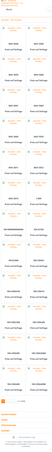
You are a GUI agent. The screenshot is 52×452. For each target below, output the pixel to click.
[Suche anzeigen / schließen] (48, 9)
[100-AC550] (38, 220)
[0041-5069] (13, 127)
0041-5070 (39, 136)
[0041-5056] (13, 34)
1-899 (38, 198)
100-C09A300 (13, 353)
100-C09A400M (39, 384)
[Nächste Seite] (7, 401)
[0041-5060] (38, 65)
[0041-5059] (13, 65)
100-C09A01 (38, 260)
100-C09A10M (13, 322)
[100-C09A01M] (13, 281)
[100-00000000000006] (13, 220)
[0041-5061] (13, 96)
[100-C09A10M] (13, 312)
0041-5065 (39, 105)
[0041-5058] (38, 34)
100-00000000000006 (13, 229)
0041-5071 (13, 167)
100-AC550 (39, 229)
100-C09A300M (39, 353)
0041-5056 (13, 44)
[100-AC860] (13, 251)
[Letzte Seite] (13, 401)
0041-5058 (39, 44)
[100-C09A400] (13, 374)
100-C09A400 (13, 384)
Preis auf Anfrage (13, 49)
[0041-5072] (38, 158)
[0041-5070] (38, 127)
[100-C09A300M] (38, 343)
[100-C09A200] (38, 312)
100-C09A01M (13, 291)
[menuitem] (6, 9)
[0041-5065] (38, 96)
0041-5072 (39, 167)
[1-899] (38, 189)
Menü (9, 9)
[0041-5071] (13, 158)
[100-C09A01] (38, 251)
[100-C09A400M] (38, 374)
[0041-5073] (13, 189)
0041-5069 (13, 136)
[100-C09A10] (38, 281)
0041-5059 (13, 75)
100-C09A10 (38, 291)
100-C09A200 (38, 322)
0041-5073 (13, 198)
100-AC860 (13, 260)
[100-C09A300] (13, 343)
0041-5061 (13, 105)
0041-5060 (39, 75)
